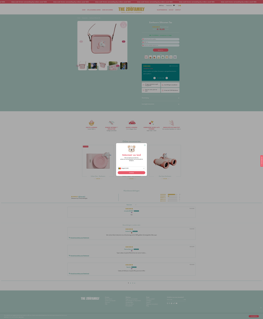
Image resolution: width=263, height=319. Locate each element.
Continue (131, 172)
